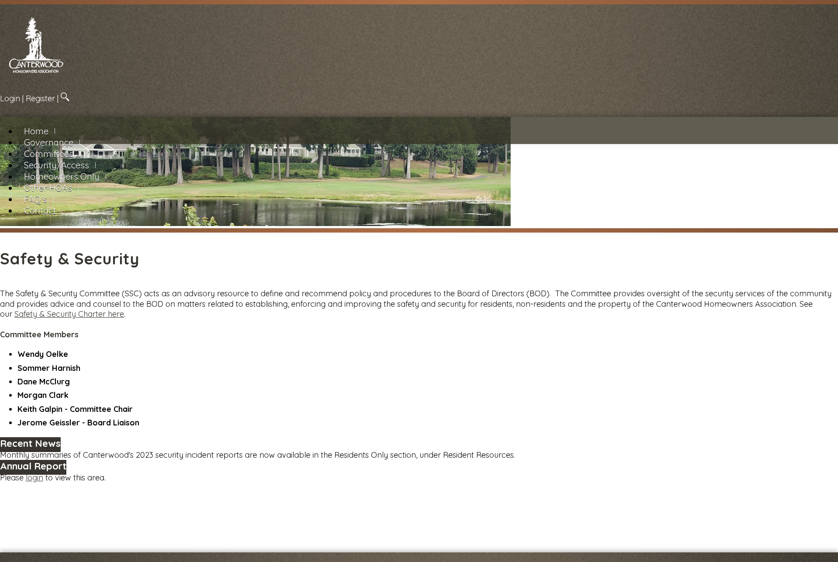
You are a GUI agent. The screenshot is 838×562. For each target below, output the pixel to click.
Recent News (30, 443)
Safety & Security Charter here (69, 314)
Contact (40, 210)
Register (40, 98)
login (34, 478)
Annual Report (33, 466)
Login (10, 98)
